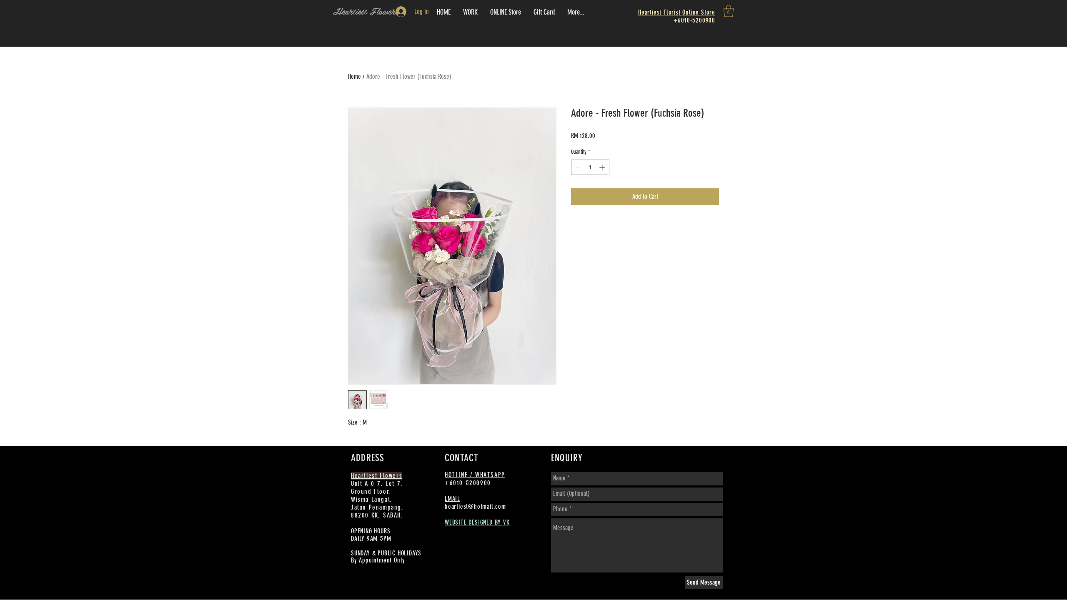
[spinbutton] (590, 167)
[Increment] (603, 167)
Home (354, 76)
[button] (729, 11)
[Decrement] (577, 167)
